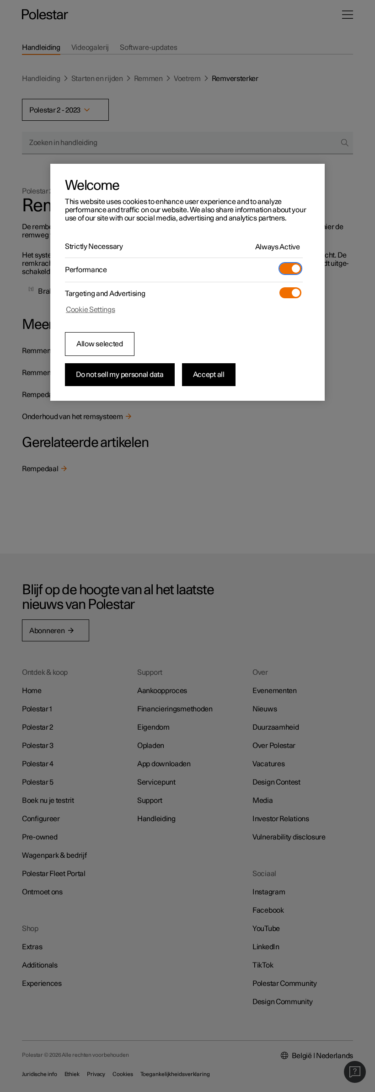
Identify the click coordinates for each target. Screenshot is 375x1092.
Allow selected (99, 344)
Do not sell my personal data (120, 374)
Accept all (209, 374)
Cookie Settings (90, 309)
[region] (187, 282)
